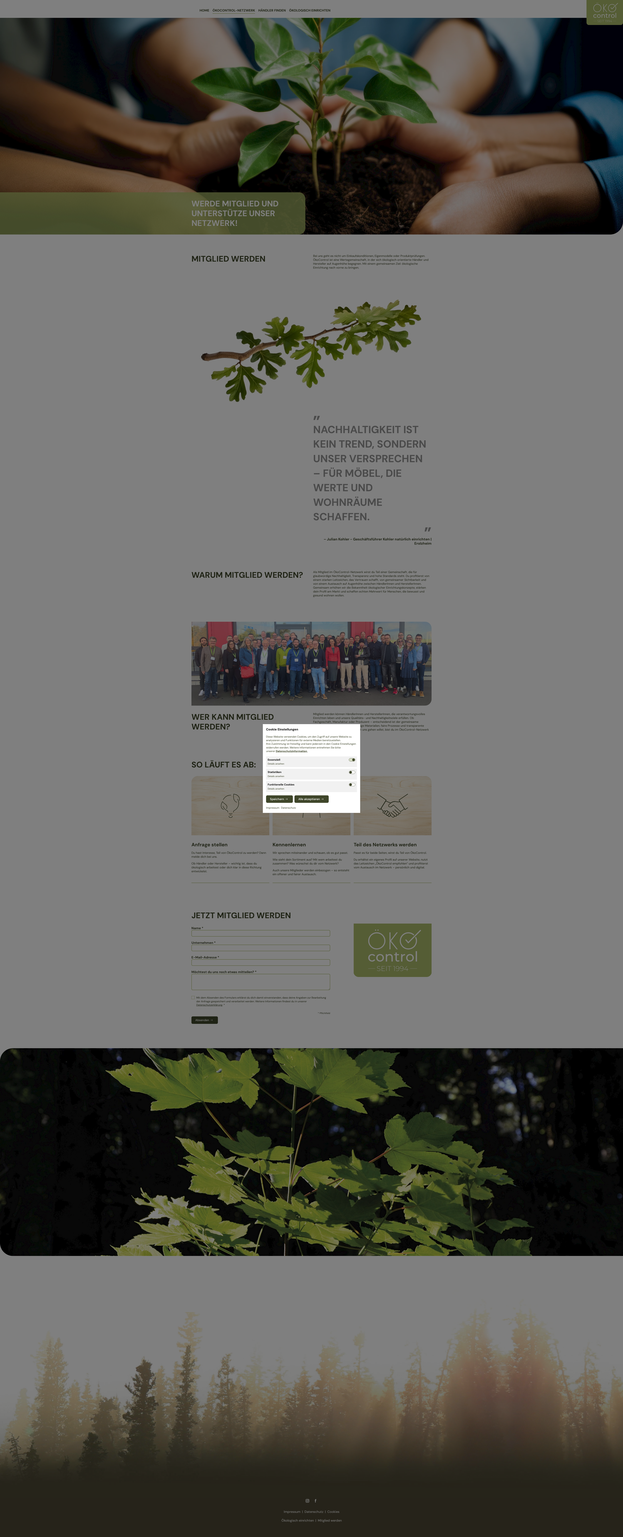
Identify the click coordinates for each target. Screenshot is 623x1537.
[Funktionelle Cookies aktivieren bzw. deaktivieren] (352, 784)
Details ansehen (276, 763)
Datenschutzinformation (292, 751)
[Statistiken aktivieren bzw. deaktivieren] (352, 772)
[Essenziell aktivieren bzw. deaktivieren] (352, 759)
